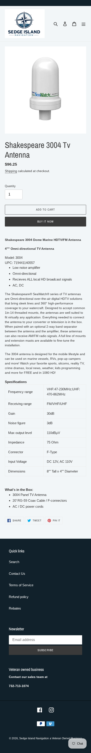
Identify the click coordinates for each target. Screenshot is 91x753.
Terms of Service (21, 585)
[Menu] (83, 24)
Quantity (10, 186)
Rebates (15, 608)
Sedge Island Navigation (34, 738)
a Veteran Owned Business (66, 738)
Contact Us (17, 573)
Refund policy (18, 597)
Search (14, 562)
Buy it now (45, 221)
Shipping (11, 171)
